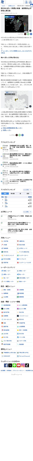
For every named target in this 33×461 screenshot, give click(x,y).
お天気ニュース (11, 5)
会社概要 (3, 370)
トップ (3, 5)
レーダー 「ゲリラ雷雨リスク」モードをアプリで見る (16, 52)
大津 (6, 203)
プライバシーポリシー (18, 370)
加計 (6, 200)
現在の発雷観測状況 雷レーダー (12, 128)
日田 (6, 206)
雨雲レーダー (7, 130)
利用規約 (9, 370)
